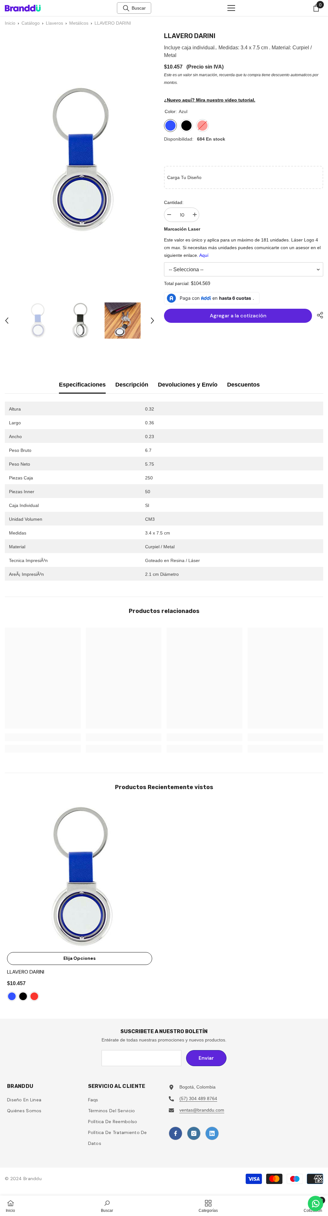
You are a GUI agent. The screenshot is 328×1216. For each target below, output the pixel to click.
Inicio (10, 23)
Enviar (206, 1058)
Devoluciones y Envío (187, 384)
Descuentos (243, 384)
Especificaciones (82, 384)
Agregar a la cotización (238, 315)
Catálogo (30, 23)
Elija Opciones (79, 958)
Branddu (32, 1178)
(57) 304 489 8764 (198, 1098)
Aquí (204, 255)
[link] (43, 737)
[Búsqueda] (126, 8)
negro (23, 996)
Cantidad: (174, 202)
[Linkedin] (212, 1133)
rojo (34, 996)
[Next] (152, 320)
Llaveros (54, 23)
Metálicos (78, 23)
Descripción (131, 384)
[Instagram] (194, 1133)
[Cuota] (317, 315)
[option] (37, 320)
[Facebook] (175, 1133)
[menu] (231, 8)
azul (12, 996)
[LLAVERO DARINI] (79, 876)
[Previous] (7, 320)
